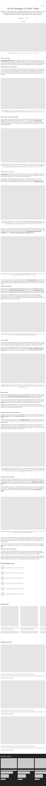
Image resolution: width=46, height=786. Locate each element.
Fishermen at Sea (4, 174)
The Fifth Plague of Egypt (39, 181)
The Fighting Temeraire (24, 419)
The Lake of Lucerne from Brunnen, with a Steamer (21, 232)
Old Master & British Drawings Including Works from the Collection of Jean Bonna (19, 470)
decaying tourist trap (5, 416)
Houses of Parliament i (19, 416)
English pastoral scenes (38, 289)
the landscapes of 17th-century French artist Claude (18, 396)
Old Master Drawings (31, 279)
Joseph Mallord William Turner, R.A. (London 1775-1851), (21, 221)
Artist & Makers (20, 18)
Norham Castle (38, 120)
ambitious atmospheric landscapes (17, 289)
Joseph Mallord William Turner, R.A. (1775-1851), (14, 110)
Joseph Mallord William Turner (7, 60)
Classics (26, 18)
